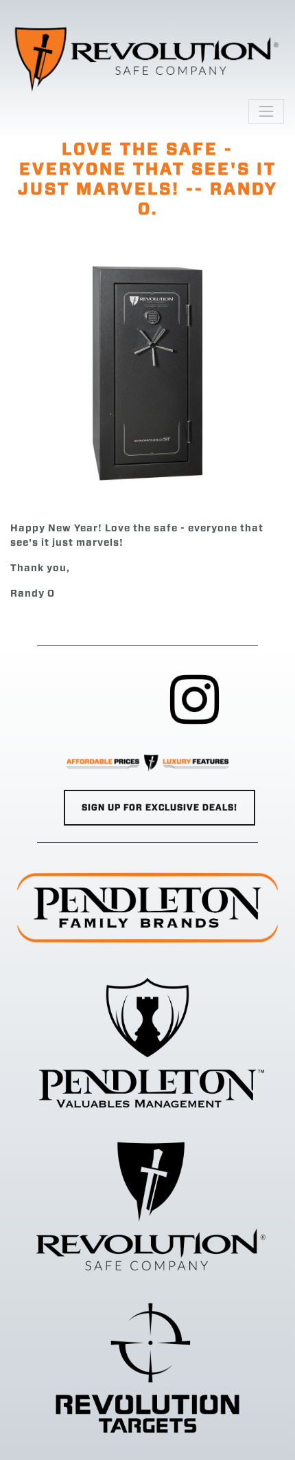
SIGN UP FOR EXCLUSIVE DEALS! (159, 808)
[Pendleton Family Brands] (147, 907)
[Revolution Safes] (147, 1205)
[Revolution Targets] (147, 1368)
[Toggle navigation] (266, 111)
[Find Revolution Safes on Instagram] (194, 700)
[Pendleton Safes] (147, 1043)
